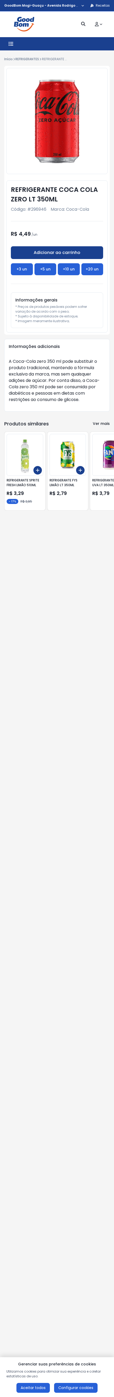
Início (8, 59)
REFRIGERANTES (27, 59)
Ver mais (101, 423)
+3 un (21, 269)
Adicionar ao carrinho (57, 252)
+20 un (92, 269)
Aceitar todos (33, 1387)
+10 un (69, 269)
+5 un (45, 269)
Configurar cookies (75, 1387)
